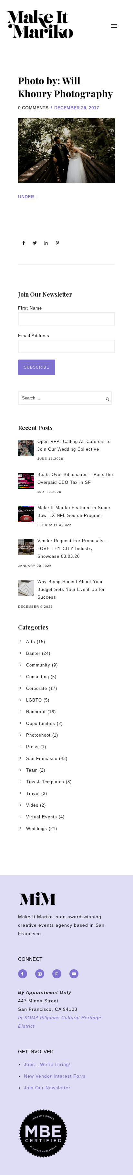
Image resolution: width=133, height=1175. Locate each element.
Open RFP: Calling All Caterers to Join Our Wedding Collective (74, 445)
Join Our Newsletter (47, 1087)
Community (38, 665)
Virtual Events (41, 816)
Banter (33, 653)
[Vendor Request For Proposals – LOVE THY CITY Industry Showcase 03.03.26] (26, 547)
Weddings (36, 828)
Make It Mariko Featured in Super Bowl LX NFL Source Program (73, 511)
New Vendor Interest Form (55, 1076)
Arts (30, 641)
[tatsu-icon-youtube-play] (73, 973)
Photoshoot (38, 735)
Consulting (37, 676)
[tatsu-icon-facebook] (24, 973)
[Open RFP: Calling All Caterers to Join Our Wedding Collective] (26, 448)
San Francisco (41, 758)
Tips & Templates (45, 781)
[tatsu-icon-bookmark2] (58, 973)
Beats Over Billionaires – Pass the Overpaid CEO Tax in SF (75, 478)
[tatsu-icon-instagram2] (41, 973)
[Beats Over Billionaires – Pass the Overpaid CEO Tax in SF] (26, 481)
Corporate (36, 688)
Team (32, 770)
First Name (30, 308)
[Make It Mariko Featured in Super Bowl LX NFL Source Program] (26, 514)
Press (32, 746)
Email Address (33, 335)
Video (32, 805)
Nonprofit (36, 711)
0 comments (33, 107)
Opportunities (40, 723)
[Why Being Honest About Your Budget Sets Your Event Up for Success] (26, 588)
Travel (33, 793)
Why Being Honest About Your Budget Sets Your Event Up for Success (71, 589)
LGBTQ (34, 700)
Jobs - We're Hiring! (47, 1064)
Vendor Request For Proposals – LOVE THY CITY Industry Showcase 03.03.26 (72, 548)
